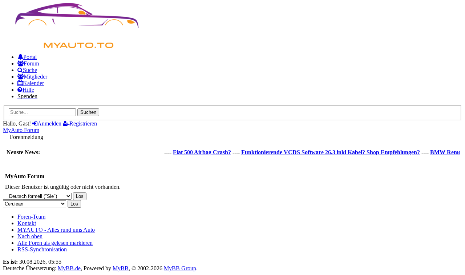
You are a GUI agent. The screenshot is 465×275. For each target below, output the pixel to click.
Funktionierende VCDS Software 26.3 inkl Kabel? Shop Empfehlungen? (328, 152)
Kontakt (26, 223)
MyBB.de (69, 268)
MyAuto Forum (21, 130)
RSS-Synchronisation (42, 249)
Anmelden (49, 123)
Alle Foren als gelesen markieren (55, 243)
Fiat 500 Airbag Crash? (200, 152)
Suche (30, 70)
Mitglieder (35, 76)
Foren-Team (31, 217)
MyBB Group (180, 268)
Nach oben (30, 236)
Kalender (33, 83)
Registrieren (83, 123)
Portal (30, 57)
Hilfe (28, 90)
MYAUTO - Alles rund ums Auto (56, 230)
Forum (31, 63)
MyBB (121, 268)
